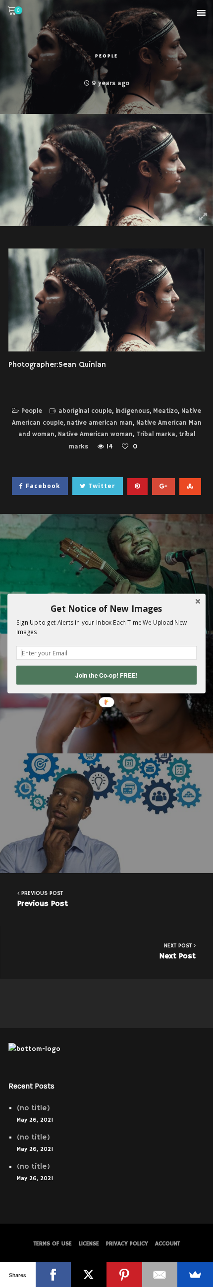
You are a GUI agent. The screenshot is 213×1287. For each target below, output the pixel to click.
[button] (106, 608)
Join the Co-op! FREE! (106, 675)
